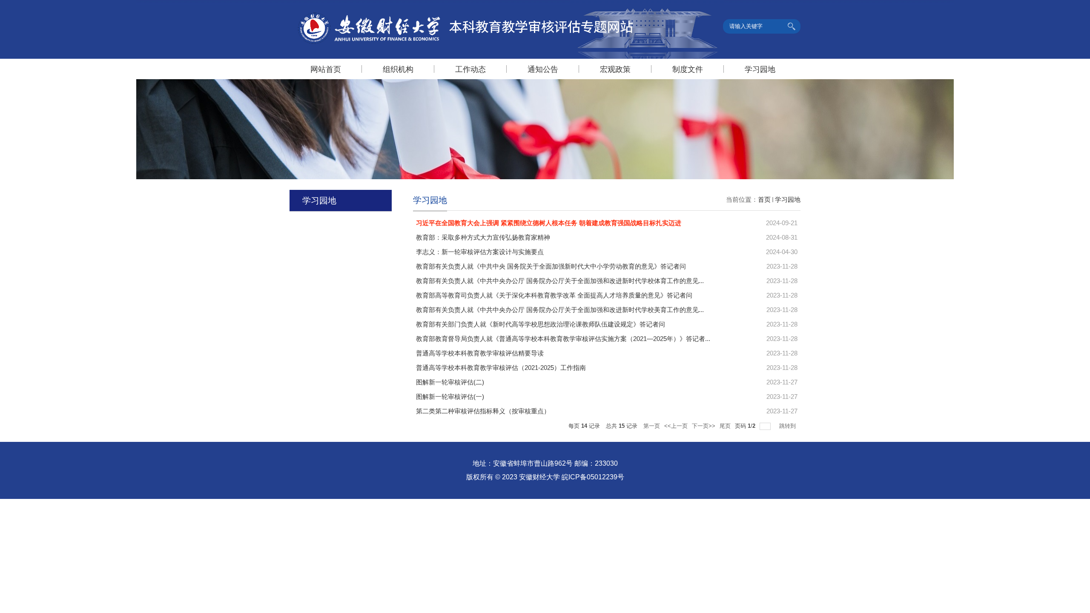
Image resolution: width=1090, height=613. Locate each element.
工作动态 (470, 69)
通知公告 (543, 69)
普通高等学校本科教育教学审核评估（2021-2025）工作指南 (501, 367)
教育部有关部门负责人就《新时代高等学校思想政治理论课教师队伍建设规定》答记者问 (540, 324)
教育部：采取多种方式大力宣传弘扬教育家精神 (483, 237)
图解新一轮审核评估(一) (450, 396)
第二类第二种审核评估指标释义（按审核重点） (483, 411)
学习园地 (760, 69)
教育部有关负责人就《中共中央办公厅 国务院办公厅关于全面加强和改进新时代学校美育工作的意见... (560, 309)
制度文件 (687, 69)
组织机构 (398, 69)
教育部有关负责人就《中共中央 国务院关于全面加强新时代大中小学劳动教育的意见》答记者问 (551, 266)
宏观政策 (615, 69)
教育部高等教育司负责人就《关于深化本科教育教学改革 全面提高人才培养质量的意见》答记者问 (554, 295)
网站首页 (325, 69)
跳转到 (788, 426)
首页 (764, 199)
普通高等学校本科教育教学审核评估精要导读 (480, 353)
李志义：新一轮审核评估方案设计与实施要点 (480, 251)
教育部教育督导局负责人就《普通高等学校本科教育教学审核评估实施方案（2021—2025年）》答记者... (563, 338)
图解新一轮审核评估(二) (450, 382)
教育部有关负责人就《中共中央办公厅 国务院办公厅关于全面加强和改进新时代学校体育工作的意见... (560, 280)
